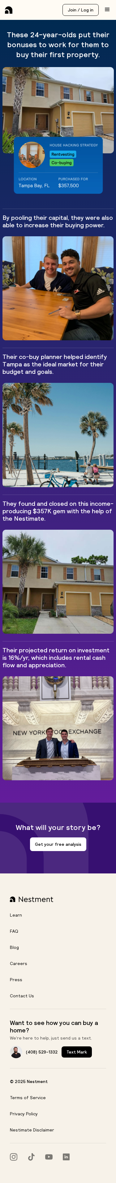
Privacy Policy (24, 1113)
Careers (18, 963)
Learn (16, 915)
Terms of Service (28, 1097)
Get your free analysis (58, 844)
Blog (14, 947)
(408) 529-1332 (42, 1051)
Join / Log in (80, 9)
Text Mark (77, 1051)
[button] (107, 9)
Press (16, 979)
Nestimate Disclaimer (32, 1129)
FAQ (14, 931)
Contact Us (22, 995)
